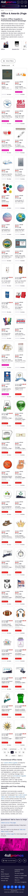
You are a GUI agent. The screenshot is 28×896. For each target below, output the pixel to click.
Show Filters (10, 61)
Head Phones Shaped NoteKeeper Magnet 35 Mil (20, 625)
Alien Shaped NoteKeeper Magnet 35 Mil (20, 418)
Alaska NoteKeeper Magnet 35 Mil (20, 388)
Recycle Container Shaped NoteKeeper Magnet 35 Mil (20, 710)
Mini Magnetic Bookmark (19, 307)
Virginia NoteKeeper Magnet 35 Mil (20, 738)
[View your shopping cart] (25, 2)
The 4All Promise (19, 873)
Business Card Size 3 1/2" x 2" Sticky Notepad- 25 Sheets (7, 174)
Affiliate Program (19, 877)
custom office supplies (10, 762)
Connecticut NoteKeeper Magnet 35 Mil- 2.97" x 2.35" (7, 566)
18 (23, 752)
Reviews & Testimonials (21, 875)
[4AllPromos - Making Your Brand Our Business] (8, 2)
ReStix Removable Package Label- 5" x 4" (20, 256)
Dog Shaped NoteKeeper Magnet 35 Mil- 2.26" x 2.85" (7, 597)
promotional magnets (19, 776)
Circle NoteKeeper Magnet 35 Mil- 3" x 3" (7, 507)
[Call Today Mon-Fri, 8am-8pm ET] (18, 2)
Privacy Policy (18, 889)
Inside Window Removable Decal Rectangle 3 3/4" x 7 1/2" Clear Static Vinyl (20, 334)
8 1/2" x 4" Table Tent (5, 306)
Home (2, 869)
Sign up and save (10, 860)
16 (16, 752)
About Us (17, 880)
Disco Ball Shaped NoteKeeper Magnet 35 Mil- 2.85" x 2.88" (20, 566)
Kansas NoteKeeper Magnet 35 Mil (7, 682)
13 (4, 752)
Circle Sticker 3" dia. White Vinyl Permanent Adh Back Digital (19, 201)
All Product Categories (20, 882)
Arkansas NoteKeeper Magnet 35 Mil (7, 448)
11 (21, 749)
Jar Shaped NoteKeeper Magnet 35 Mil (20, 654)
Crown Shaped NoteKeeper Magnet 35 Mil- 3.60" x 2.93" (20, 536)
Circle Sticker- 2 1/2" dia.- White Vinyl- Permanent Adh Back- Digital (7, 256)
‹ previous (12, 749)
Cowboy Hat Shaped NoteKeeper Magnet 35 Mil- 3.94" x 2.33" (7, 536)
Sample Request (5, 876)
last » (20, 756)
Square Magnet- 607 (5, 87)
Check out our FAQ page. (8, 822)
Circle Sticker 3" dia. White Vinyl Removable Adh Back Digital (6, 230)
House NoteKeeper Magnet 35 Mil (7, 654)
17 (19, 752)
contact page (10, 834)
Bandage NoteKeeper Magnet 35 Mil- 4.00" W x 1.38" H (20, 448)
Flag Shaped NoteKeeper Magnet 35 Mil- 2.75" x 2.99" (20, 597)
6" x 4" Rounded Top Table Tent (6, 281)
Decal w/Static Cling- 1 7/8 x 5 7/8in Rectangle (20, 87)
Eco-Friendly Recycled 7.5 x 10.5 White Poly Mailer (20, 360)
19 (6, 756)
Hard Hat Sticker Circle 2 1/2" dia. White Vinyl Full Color (19, 230)
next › (14, 756)
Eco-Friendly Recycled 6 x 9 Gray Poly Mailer (20, 174)
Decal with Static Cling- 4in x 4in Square (19, 116)
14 (8, 752)
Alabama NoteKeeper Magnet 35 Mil (7, 417)
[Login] (22, 2)
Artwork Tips (4, 880)
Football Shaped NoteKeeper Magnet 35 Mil (7, 625)
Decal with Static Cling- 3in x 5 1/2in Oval (7, 145)
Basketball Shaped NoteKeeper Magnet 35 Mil (7, 477)
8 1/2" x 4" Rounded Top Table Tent (20, 281)
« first (4, 749)
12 (25, 749)
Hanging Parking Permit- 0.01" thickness (6, 389)
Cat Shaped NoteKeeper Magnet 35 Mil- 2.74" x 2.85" (20, 477)
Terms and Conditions (9, 889)
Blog (2, 871)
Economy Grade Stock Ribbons (6, 334)
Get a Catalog (4, 878)
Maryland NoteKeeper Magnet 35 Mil (20, 682)
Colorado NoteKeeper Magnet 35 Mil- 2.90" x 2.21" (20, 507)
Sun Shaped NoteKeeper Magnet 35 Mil (7, 738)
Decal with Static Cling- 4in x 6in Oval (7, 360)
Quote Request (5, 874)
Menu (22, 6)
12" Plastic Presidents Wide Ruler (19, 145)
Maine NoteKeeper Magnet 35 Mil (7, 710)
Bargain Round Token (5, 201)
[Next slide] (24, 46)
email (6, 831)
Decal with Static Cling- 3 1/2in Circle (7, 116)
